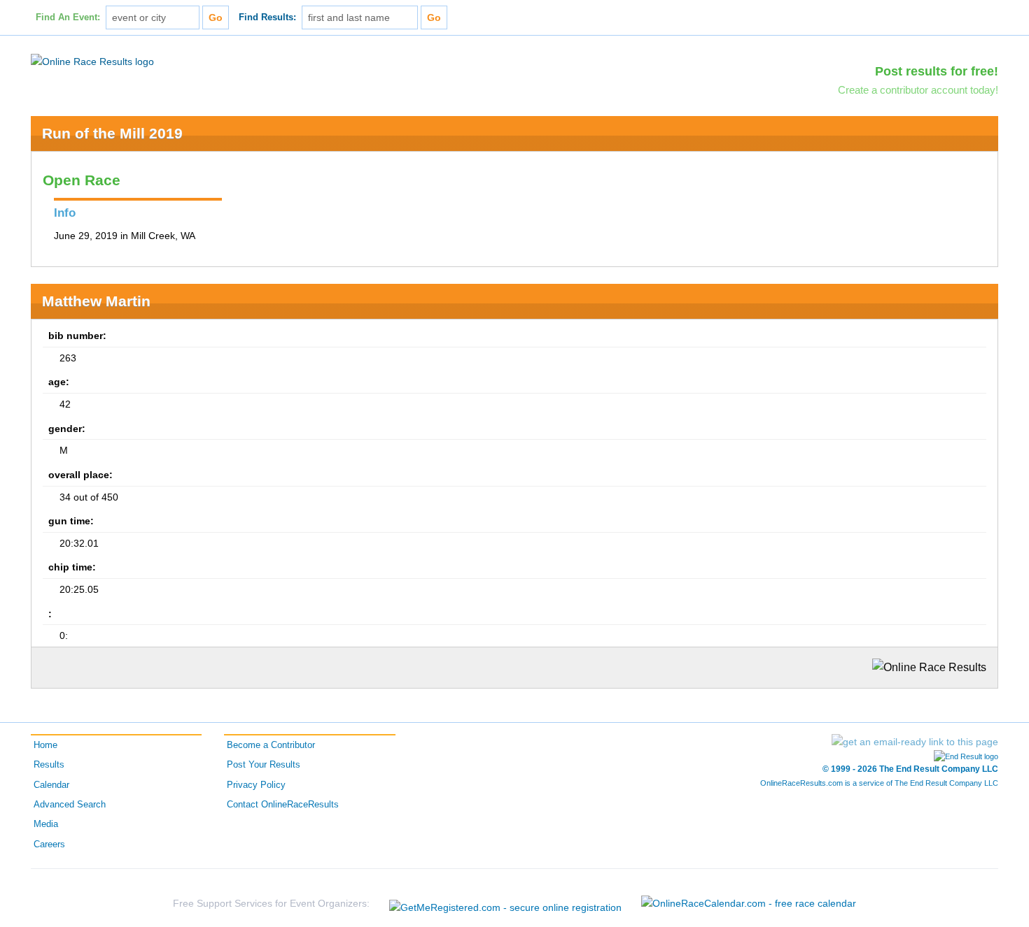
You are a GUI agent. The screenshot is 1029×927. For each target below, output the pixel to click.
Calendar (51, 785)
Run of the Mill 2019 (112, 133)
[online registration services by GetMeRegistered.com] (505, 903)
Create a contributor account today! (918, 90)
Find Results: (267, 17)
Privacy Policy (256, 785)
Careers (49, 844)
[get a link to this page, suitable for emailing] (915, 741)
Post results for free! (936, 71)
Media (46, 824)
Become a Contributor (271, 745)
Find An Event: (68, 17)
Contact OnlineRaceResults (283, 805)
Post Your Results (263, 765)
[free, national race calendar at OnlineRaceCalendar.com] (748, 903)
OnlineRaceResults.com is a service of (879, 783)
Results (49, 765)
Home (45, 745)
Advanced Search (70, 805)
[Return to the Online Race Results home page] (92, 60)
